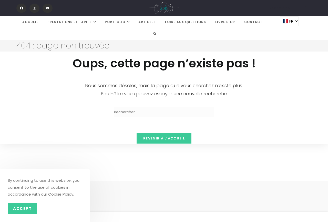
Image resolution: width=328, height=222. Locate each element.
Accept (22, 208)
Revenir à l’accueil (164, 138)
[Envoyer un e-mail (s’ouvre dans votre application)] (48, 8)
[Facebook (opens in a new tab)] (21, 8)
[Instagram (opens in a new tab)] (34, 8)
